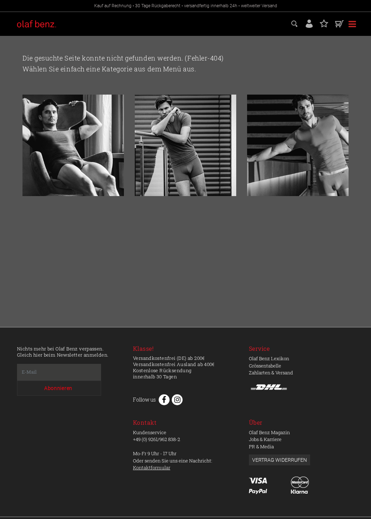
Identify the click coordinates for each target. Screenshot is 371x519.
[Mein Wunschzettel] (324, 23)
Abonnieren (58, 388)
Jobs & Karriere (265, 439)
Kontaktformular (151, 467)
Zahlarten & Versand (271, 372)
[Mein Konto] (309, 23)
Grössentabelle (265, 365)
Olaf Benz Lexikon (269, 358)
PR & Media (261, 446)
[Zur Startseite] (73, 145)
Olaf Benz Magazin (269, 432)
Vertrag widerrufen (279, 460)
